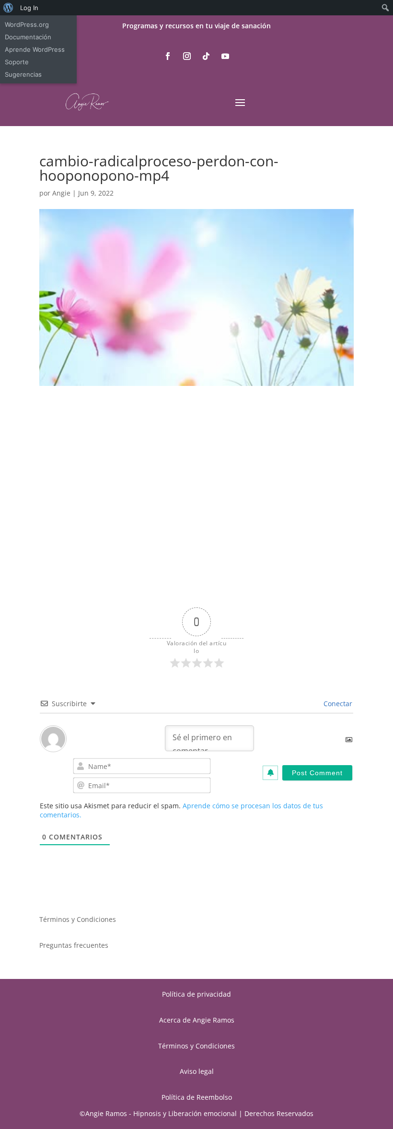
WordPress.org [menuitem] (27, 24)
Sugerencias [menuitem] (23, 74)
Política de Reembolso (197, 1097)
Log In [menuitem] (29, 8)
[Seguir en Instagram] (187, 56)
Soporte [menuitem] (17, 62)
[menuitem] (8, 7)
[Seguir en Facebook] (167, 56)
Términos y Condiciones (77, 919)
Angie (61, 193)
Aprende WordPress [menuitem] (35, 49)
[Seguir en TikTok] (206, 56)
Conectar (337, 703)
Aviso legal (197, 1071)
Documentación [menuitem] (28, 37)
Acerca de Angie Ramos (196, 1019)
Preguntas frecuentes (73, 945)
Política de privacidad (196, 994)
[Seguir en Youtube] (225, 56)
